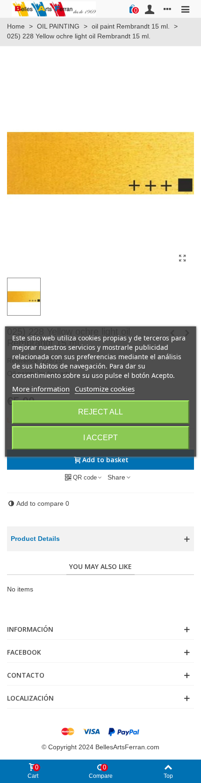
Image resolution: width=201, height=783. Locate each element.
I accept (100, 438)
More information (41, 388)
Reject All (100, 412)
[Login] (149, 9)
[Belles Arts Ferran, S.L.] (53, 8)
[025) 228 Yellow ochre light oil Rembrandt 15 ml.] (182, 258)
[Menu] (185, 9)
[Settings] (167, 9)
